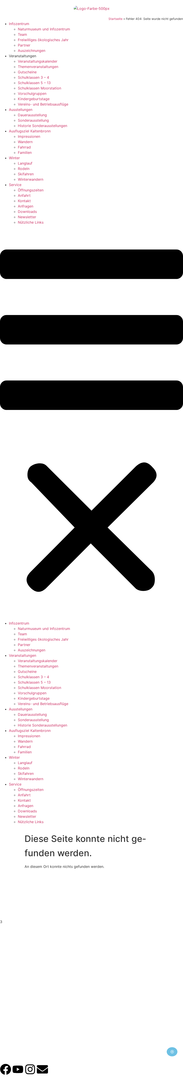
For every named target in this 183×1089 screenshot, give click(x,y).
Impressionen (29, 136)
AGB (91, 1028)
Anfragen (25, 206)
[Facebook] (5, 1069)
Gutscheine (27, 72)
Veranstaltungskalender (37, 61)
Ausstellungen (20, 109)
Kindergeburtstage (34, 99)
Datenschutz (91, 1022)
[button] (91, 423)
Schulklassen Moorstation (39, 88)
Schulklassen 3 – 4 (33, 77)
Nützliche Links (31, 222)
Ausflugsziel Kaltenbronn (30, 131)
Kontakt (24, 201)
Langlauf (25, 163)
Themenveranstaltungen (38, 66)
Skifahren (26, 174)
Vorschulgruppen (32, 93)
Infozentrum (19, 23)
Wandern (25, 142)
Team (22, 34)
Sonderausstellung (33, 120)
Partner (24, 45)
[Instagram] (30, 1069)
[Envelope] (42, 1069)
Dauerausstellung (32, 115)
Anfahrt (24, 195)
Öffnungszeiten (31, 190)
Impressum (91, 1017)
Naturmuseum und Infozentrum (44, 29)
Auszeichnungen (31, 50)
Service (15, 184)
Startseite (115, 19)
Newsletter (27, 217)
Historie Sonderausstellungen (42, 125)
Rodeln (23, 168)
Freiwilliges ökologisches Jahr (43, 40)
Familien (25, 152)
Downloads (27, 211)
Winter (14, 158)
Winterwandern (30, 179)
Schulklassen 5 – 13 (34, 83)
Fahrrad (24, 147)
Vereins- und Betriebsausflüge (43, 104)
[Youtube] (17, 1069)
